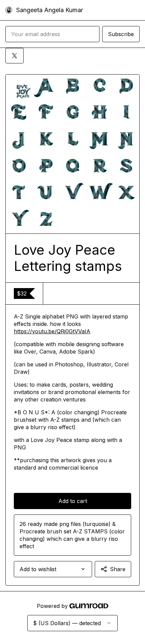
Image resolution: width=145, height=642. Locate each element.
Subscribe (121, 34)
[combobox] (53, 569)
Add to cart (72, 501)
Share (117, 569)
